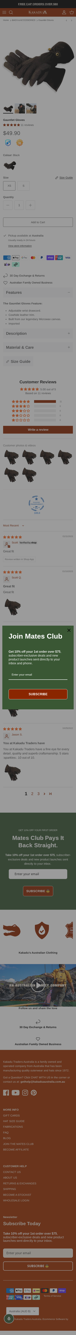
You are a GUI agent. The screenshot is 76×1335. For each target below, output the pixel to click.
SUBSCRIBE (38, 694)
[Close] (69, 630)
